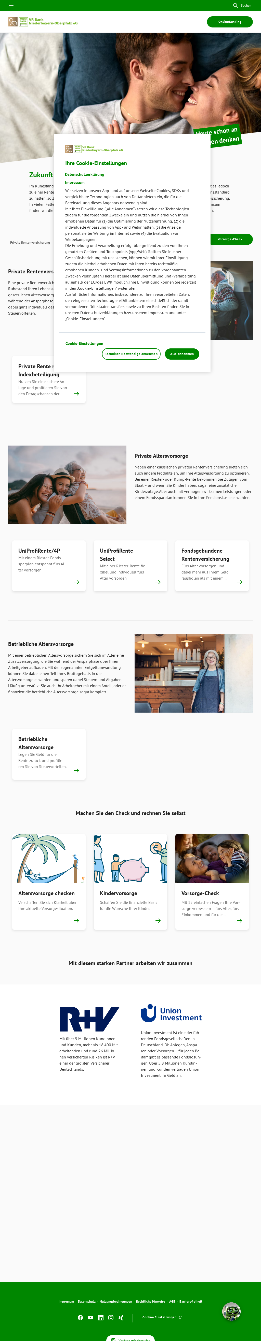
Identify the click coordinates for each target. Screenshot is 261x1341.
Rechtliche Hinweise (150, 1301)
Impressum (66, 1301)
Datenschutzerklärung (84, 174)
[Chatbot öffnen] (231, 1311)
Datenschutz (87, 1301)
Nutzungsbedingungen (116, 1301)
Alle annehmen (182, 354)
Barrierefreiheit (190, 1301)
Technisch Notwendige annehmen (131, 354)
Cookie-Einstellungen (84, 343)
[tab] (30, 242)
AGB (172, 1301)
